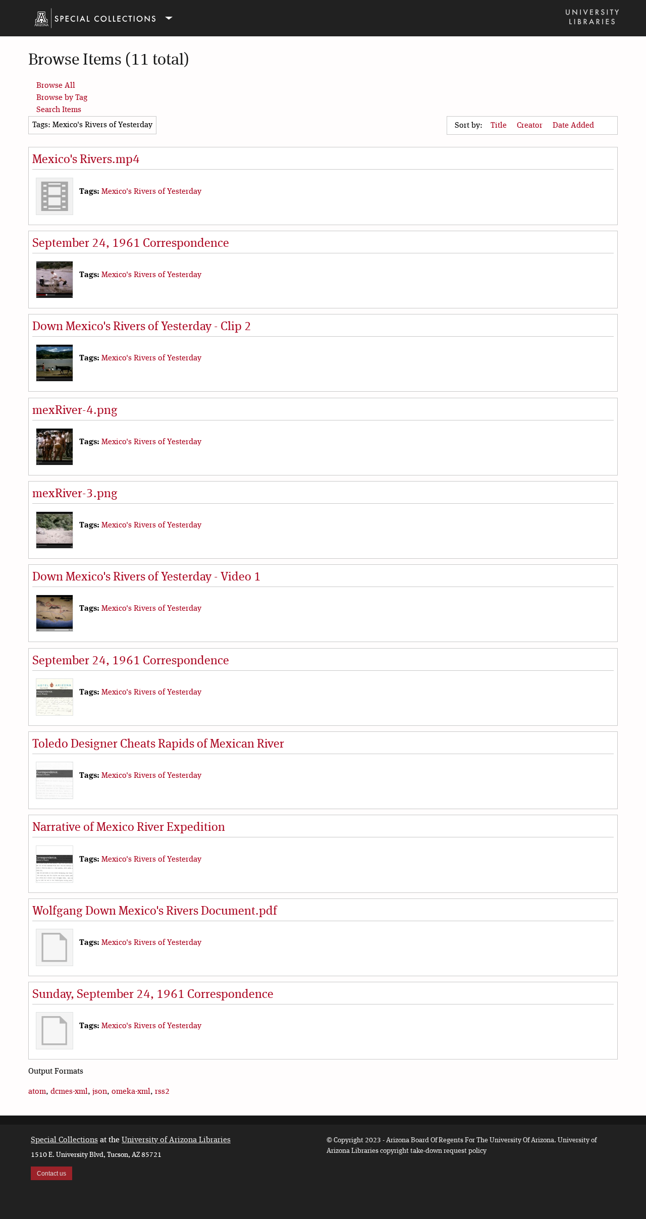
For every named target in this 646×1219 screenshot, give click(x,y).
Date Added (574, 126)
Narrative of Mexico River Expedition (128, 828)
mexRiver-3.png (75, 494)
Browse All (55, 86)
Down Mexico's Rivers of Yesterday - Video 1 (146, 577)
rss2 (162, 1092)
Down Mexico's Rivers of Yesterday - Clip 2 (141, 327)
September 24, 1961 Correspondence (130, 244)
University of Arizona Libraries (176, 1140)
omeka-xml (131, 1092)
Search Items (58, 110)
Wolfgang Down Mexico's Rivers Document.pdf (154, 912)
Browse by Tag (61, 98)
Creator (531, 126)
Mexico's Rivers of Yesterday (151, 192)
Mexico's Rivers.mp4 (86, 160)
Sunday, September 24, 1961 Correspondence (153, 995)
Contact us (51, 1173)
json (99, 1092)
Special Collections (64, 1140)
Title (500, 126)
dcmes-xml (69, 1092)
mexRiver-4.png (75, 411)
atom (37, 1092)
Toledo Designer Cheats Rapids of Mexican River (158, 744)
